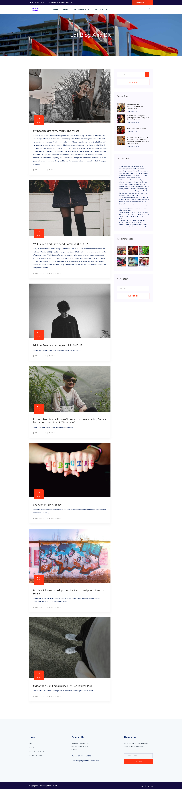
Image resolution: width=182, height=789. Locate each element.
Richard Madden (101, 9)
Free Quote (140, 2)
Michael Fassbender (82, 9)
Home (55, 9)
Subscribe (133, 296)
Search (133, 82)
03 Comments (56, 170)
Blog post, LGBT (40, 170)
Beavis (65, 9)
